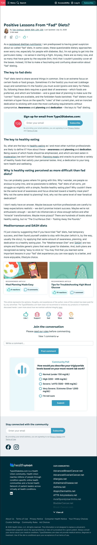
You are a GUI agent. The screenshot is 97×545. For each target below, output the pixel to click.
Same (69, 315)
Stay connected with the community (27, 424)
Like (24, 315)
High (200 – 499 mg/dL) (55, 379)
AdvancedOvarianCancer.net (68, 475)
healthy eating (37, 145)
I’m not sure (49, 396)
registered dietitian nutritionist (25, 44)
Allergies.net (60, 479)
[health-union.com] (21, 466)
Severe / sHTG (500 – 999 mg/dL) (60, 384)
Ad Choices (44, 522)
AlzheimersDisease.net (65, 483)
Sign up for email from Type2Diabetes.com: (52, 116)
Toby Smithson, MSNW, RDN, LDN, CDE (27, 30)
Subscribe (88, 3)
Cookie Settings (13, 522)
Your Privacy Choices (78, 519)
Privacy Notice (73, 128)
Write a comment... (15, 343)
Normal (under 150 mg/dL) (56, 374)
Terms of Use (32, 131)
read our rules (41, 331)
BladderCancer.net (63, 503)
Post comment (48, 351)
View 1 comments (47, 336)
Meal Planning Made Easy (19, 284)
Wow (58, 315)
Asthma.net (59, 487)
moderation (10, 156)
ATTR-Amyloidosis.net (65, 495)
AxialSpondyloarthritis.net (67, 499)
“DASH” (78, 242)
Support (36, 315)
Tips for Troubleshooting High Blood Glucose (71, 286)
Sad (47, 315)
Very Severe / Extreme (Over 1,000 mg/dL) (60, 389)
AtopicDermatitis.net (64, 491)
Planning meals (51, 156)
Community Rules (29, 522)
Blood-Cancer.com (63, 507)
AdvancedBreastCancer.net (68, 471)
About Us (10, 519)
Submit (60, 403)
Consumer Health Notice (56, 519)
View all (59, 512)
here (60, 307)
